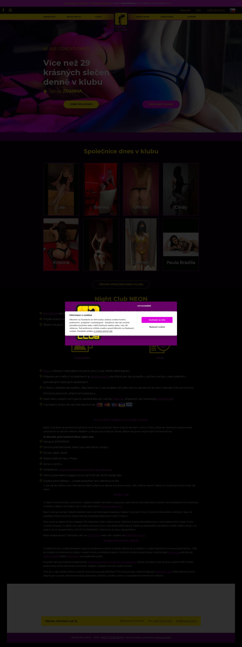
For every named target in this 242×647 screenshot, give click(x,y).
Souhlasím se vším (157, 320)
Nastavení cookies (157, 327)
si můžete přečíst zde (103, 331)
